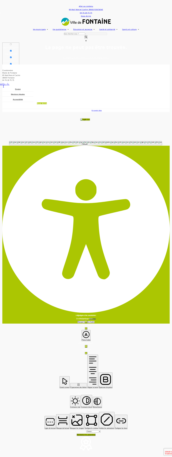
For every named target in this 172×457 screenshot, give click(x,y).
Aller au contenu (86, 6)
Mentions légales (18, 94)
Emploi (18, 89)
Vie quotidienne (59, 29)
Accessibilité (18, 99)
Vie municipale (39, 29)
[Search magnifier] (86, 37)
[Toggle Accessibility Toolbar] (85, 119)
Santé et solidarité (107, 29)
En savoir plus (97, 110)
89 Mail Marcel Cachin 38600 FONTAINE (86, 9)
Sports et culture (129, 29)
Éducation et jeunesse (82, 29)
